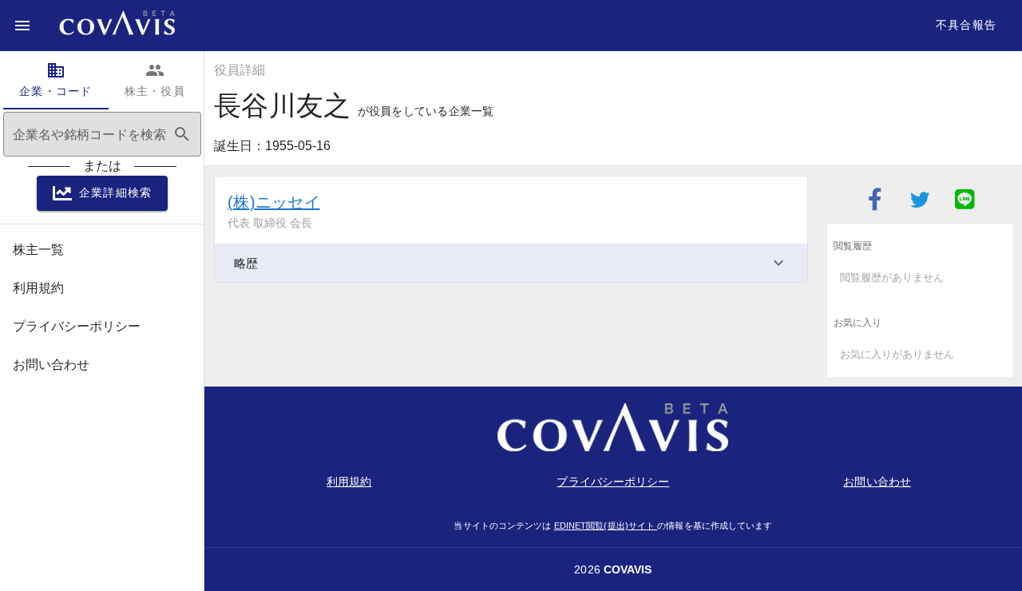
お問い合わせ (877, 481)
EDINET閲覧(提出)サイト (606, 525)
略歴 (246, 263)
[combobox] (102, 134)
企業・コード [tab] (56, 79)
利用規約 (349, 481)
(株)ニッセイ (274, 202)
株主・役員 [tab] (155, 79)
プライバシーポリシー (613, 481)
